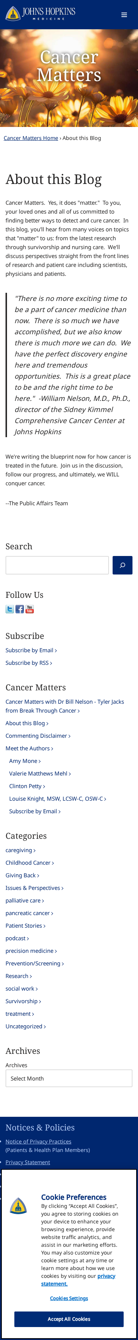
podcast (15, 938)
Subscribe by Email (29, 650)
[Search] (122, 565)
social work (20, 988)
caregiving (19, 850)
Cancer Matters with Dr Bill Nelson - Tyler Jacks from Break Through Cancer (65, 706)
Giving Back (21, 875)
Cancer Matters (69, 65)
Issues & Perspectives (33, 887)
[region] (69, 1254)
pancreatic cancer (28, 913)
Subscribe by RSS (27, 662)
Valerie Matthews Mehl (38, 773)
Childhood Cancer (28, 862)
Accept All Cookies (69, 1319)
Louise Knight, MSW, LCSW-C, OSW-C (56, 798)
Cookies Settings (69, 1298)
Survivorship (22, 1001)
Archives (16, 1065)
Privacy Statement (28, 1162)
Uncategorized (24, 1026)
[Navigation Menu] (124, 15)
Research (17, 975)
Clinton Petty (25, 786)
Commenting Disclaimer (36, 735)
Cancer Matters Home (31, 137)
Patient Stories (24, 925)
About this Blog (25, 723)
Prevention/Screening (33, 963)
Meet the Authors (28, 748)
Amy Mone (23, 760)
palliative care (23, 900)
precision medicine (29, 950)
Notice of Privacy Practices (38, 1141)
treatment (18, 1013)
